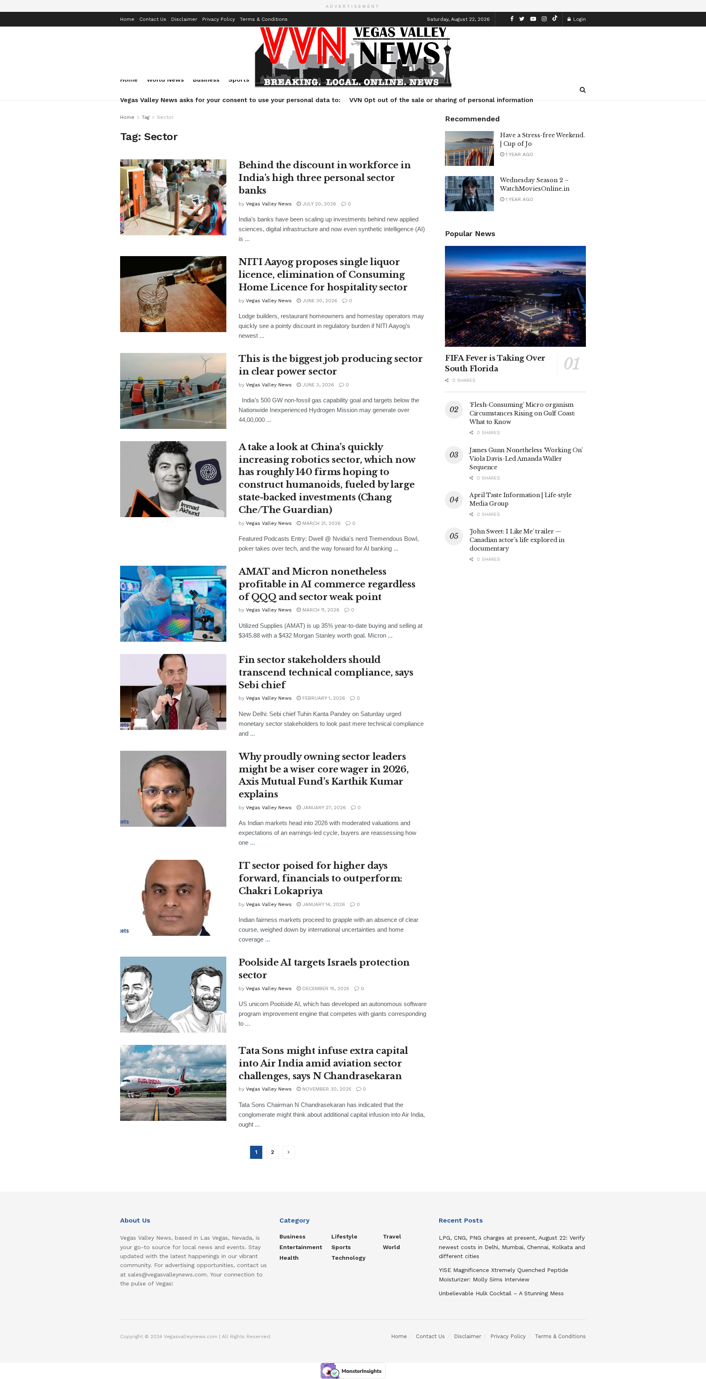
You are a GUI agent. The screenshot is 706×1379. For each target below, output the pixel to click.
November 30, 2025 (326, 1089)
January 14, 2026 (323, 904)
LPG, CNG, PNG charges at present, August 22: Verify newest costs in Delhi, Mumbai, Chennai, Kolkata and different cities (512, 1246)
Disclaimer (184, 19)
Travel (392, 1236)
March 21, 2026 (321, 523)
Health (289, 1257)
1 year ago (518, 154)
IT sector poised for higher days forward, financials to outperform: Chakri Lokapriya (320, 878)
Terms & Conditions (264, 19)
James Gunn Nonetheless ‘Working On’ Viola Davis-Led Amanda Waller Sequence (526, 458)
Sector (165, 117)
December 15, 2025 (325, 988)
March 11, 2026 (320, 610)
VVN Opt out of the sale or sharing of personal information (441, 100)
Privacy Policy (218, 19)
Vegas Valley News (269, 204)
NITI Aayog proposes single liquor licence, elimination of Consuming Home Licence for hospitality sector (323, 275)
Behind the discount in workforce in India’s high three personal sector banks (325, 178)
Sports (341, 1247)
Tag (146, 117)
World (391, 1247)
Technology (348, 1257)
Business (292, 1236)
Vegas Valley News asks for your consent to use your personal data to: (230, 100)
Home (127, 19)
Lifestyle (344, 1236)
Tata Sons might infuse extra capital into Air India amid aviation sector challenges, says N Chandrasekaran (323, 1063)
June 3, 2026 (317, 385)
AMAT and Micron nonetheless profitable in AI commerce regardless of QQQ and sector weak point (327, 584)
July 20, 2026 (318, 204)
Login (579, 19)
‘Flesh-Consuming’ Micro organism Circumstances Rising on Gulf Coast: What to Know (522, 413)
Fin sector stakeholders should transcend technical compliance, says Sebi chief (326, 672)
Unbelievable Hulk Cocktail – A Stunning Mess (501, 1293)
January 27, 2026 (323, 807)
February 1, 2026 (323, 698)
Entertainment (300, 1247)
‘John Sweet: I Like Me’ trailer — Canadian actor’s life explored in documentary (517, 540)
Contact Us (152, 19)
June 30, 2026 (319, 300)
